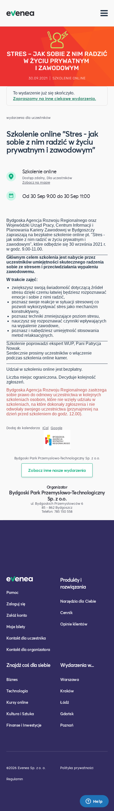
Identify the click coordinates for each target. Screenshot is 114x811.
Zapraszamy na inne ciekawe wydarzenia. (54, 98)
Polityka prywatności (76, 767)
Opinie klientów (73, 624)
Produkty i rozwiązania (73, 583)
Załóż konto (16, 615)
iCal (45, 428)
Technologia (17, 690)
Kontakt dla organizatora (28, 649)
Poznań (66, 725)
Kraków (67, 690)
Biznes (11, 679)
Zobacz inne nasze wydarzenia (57, 470)
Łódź (64, 702)
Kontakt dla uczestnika (26, 638)
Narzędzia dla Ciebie (78, 601)
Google (56, 428)
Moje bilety (15, 626)
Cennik (66, 612)
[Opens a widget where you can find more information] (94, 801)
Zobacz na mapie (36, 182)
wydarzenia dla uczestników (28, 118)
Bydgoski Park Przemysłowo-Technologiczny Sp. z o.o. (57, 495)
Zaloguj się (15, 603)
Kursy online (17, 702)
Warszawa (69, 679)
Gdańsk (66, 713)
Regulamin (14, 779)
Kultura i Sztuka (20, 713)
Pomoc (12, 592)
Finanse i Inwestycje (23, 725)
